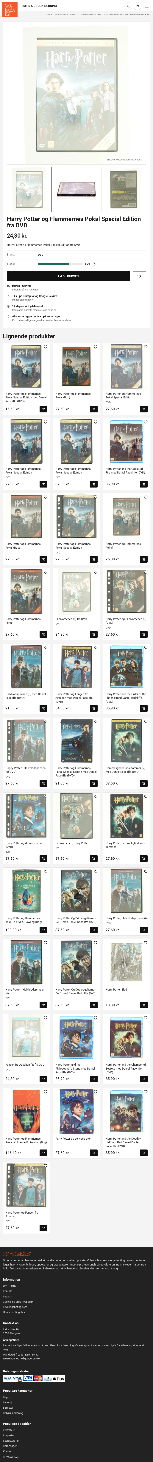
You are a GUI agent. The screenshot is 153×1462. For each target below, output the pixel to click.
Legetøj (7, 1402)
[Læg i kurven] (43, 409)
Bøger (6, 1397)
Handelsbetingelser (14, 1312)
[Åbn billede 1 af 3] (76, 95)
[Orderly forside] (10, 9)
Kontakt (7, 1291)
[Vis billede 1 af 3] (29, 189)
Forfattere (9, 1430)
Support (7, 1296)
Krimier (7, 1451)
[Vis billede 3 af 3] (123, 189)
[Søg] (128, 6)
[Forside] (17, 1254)
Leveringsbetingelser (15, 1306)
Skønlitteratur (11, 1440)
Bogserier (8, 1435)
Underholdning (86, 14)
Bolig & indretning (13, 1413)
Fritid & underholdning (65, 14)
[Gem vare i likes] (139, 276)
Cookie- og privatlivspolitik (18, 1301)
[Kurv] (137, 6)
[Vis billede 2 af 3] (76, 189)
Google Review (48, 296)
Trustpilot (29, 296)
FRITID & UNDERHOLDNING (39, 6)
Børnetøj (8, 1407)
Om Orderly (9, 1285)
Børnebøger (10, 1445)
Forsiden (48, 14)
